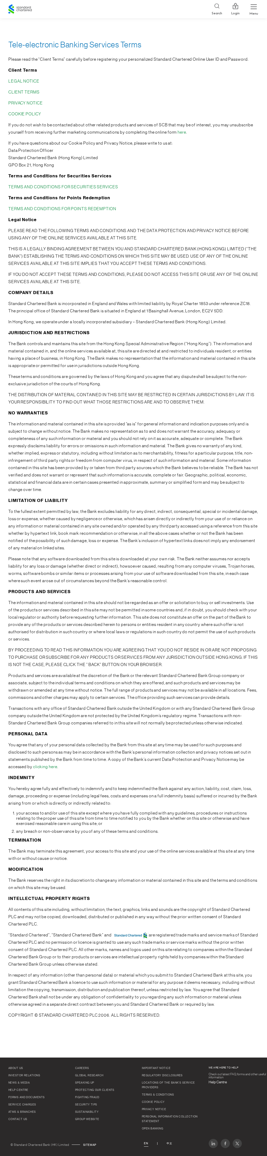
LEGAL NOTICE (23, 81)
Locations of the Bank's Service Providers (168, 1085)
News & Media (19, 1083)
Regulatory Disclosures (162, 1075)
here (182, 132)
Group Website (87, 1119)
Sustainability (87, 1112)
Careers (82, 1068)
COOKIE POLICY (24, 114)
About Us (15, 1068)
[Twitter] (237, 1143)
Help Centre (18, 1090)
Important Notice (156, 1068)
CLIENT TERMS (24, 92)
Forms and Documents (26, 1097)
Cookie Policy (153, 1102)
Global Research (89, 1075)
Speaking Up (84, 1083)
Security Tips (86, 1104)
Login (235, 13)
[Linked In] (213, 1143)
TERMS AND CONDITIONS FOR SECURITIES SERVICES (63, 187)
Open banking (152, 1128)
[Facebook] (225, 1143)
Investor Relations (24, 1075)
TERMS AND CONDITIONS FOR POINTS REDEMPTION (62, 209)
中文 (169, 1143)
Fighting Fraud (87, 1097)
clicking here (45, 767)
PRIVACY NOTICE (25, 103)
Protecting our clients (94, 1090)
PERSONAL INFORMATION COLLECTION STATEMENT (170, 1119)
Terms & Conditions (158, 1094)
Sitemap (89, 1145)
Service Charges (22, 1104)
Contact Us (17, 1119)
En (146, 1143)
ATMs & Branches (22, 1112)
